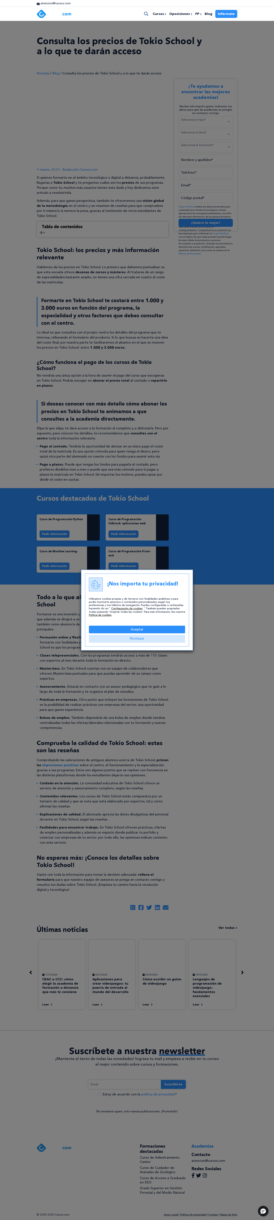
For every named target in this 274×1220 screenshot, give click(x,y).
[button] (263, 1211)
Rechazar (137, 639)
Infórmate (226, 14)
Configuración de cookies (127, 608)
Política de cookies (100, 615)
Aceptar (137, 629)
